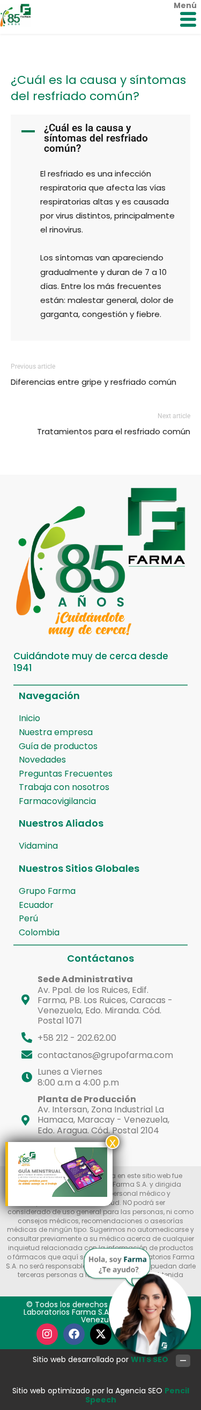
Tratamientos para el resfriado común (113, 431)
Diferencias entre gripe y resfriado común (93, 381)
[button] (100, 138)
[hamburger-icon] (188, 20)
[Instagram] (47, 1334)
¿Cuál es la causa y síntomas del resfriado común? (98, 88)
